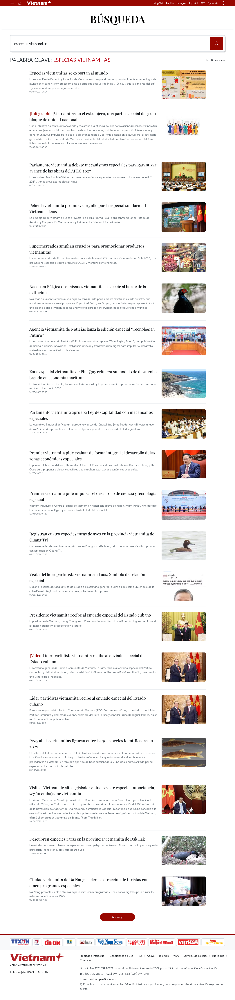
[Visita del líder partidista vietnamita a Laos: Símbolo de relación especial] (184, 586)
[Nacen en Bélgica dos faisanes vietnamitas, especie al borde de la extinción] (184, 298)
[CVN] (136, 942)
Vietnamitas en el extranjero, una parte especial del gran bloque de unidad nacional (92, 116)
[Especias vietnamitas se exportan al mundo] (184, 84)
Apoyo (151, 955)
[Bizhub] (85, 942)
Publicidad (218, 955)
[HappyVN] (213, 942)
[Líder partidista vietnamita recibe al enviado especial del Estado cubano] (184, 667)
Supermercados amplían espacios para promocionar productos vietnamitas (86, 249)
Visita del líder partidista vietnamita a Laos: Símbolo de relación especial (87, 577)
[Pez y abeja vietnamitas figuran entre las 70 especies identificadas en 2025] (184, 752)
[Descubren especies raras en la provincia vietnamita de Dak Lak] (184, 850)
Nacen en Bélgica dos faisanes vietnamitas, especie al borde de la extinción (87, 289)
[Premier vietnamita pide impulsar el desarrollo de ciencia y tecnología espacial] (184, 505)
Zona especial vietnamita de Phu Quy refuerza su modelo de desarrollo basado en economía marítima (93, 374)
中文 (203, 3)
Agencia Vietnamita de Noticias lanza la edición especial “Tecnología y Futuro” (92, 332)
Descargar (117, 917)
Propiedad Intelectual (92, 955)
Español (193, 3)
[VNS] (110, 942)
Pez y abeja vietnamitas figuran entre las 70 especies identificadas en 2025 (91, 743)
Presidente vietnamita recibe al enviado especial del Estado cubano (90, 615)
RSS (140, 955)
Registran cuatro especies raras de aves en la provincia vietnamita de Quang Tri (91, 537)
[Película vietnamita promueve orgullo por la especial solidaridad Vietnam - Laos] (184, 217)
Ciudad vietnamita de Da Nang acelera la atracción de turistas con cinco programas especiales (89, 882)
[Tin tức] (52, 942)
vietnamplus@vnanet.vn (104, 979)
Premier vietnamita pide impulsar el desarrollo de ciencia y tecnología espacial (92, 496)
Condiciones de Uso (121, 955)
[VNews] (36, 942)
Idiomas (164, 955)
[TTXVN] (20, 942)
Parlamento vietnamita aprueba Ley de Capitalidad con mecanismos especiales (91, 415)
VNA (176, 955)
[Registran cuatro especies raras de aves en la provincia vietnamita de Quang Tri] (184, 545)
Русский (213, 3)
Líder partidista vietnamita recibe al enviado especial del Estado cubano (87, 658)
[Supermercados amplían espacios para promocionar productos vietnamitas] (184, 257)
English (170, 3)
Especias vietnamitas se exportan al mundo (68, 73)
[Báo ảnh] (188, 942)
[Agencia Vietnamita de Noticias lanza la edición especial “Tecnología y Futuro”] (184, 340)
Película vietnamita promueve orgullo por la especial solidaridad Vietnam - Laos (87, 208)
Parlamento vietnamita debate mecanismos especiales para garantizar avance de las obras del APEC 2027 (92, 168)
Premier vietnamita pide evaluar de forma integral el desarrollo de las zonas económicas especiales (92, 455)
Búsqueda (117, 19)
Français (181, 3)
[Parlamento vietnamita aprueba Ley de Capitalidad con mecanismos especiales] (184, 424)
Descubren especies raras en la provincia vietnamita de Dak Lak (87, 839)
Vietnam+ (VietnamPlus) (39, 3)
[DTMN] (161, 942)
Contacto (85, 960)
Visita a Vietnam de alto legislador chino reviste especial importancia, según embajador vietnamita (92, 790)
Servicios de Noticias (195, 955)
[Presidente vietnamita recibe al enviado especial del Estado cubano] (184, 626)
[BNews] (70, 942)
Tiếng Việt (158, 3)
